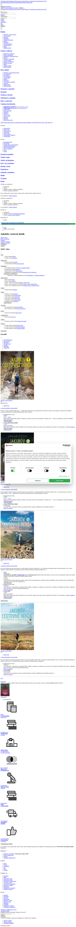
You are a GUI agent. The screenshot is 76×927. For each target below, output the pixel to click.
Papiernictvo (4, 169)
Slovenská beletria (8, 44)
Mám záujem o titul (8, 120)
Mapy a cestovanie (6, 101)
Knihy (2, 8)
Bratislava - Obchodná (9, 853)
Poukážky (20, 2)
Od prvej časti (7, 341)
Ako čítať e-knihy (8, 882)
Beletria (3, 32)
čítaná (14, 281)
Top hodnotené (7, 343)
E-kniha (5, 422)
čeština (15, 289)
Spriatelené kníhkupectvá (9, 857)
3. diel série (9, 489)
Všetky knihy (7, 109)
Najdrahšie (6, 346)
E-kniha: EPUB (21, 327)
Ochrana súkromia (8, 921)
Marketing (6, 903)
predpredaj (17, 269)
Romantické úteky (8, 142)
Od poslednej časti (8, 339)
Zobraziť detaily (63, 476)
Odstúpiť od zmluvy (8, 889)
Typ (2, 255)
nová (13, 279)
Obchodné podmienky (9, 923)
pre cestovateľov (21, 308)
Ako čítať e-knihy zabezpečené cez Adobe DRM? (12, 222)
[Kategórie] (24, 8)
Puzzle (2, 181)
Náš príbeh (6, 896)
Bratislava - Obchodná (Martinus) (36, 275)
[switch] (30, 471)
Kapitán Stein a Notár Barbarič (11, 144)
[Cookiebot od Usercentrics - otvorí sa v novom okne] (63, 445)
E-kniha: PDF (19, 325)
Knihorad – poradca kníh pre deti (11, 72)
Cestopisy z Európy (5, 241)
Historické (6, 42)
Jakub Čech (18, 312)
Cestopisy (3, 240)
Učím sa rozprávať (8, 148)
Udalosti (5, 856)
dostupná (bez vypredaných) (30, 272)
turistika (16, 294)
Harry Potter (6, 143)
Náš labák (6, 904)
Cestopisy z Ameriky (5, 243)
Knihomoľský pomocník (9, 888)
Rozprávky (6, 80)
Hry (15, 8)
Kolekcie (6, 117)
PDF (9, 422)
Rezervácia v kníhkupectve (10, 881)
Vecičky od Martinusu (7, 160)
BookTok (6, 118)
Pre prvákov (6, 75)
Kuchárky (4, 92)
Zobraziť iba (3, 260)
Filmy (17, 8)
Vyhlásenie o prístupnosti (9, 907)
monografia (18, 300)
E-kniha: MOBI (21, 328)
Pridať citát (3, 681)
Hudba (3, 175)
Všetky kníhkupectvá (9, 855)
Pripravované (7, 114)
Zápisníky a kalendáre (7, 172)
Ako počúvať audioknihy (9, 884)
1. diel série (9, 657)
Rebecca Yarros (7, 131)
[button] (39, 417)
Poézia (5, 46)
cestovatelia (18, 295)
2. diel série (9, 565)
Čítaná (5, 572)
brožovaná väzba (22, 321)
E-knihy (6, 8)
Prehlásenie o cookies (9, 905)
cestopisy (16, 301)
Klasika (5, 41)
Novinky (6, 113)
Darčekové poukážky (7, 154)
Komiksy (6, 37)
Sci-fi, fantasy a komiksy (9, 82)
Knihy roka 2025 (8, 110)
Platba (5, 877)
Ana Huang (6, 132)
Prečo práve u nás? (8, 878)
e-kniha (15, 258)
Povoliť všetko (59, 480)
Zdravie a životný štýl (9, 61)
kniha (14, 256)
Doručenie (3, 2)
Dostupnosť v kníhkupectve (10, 273)
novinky (16, 262)
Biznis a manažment (8, 55)
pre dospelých (19, 307)
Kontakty (6, 895)
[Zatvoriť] (1, 252)
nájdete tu (72, 427)
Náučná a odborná (6, 51)
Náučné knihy (7, 84)
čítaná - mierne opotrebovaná (30, 284)
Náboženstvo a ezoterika (8, 98)
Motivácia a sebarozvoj (9, 53)
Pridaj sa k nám (7, 901)
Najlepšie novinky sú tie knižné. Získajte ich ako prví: (13, 912)
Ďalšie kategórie (7, 48)
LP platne (4, 178)
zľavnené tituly (20, 263)
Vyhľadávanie (4, 12)
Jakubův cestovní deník (6, 651)
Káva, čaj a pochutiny (7, 163)
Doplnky (21, 8)
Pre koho (3, 305)
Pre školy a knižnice (8, 885)
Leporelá (6, 83)
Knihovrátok (15, 2)
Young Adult (7, 78)
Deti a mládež (5, 70)
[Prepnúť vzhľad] (1, 4)
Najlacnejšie (6, 347)
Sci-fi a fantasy (7, 36)
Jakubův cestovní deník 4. (7, 400)
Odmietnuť (38, 480)
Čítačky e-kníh (5, 157)
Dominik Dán (7, 128)
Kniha (5, 414)
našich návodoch (13, 195)
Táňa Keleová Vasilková (9, 135)
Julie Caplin (6, 129)
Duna (5, 150)
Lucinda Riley (7, 136)
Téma (2, 292)
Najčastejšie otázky (8, 880)
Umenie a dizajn (7, 65)
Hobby (5, 64)
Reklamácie (6, 886)
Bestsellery (6, 112)
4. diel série (9, 408)
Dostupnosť (3, 266)
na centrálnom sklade (25, 268)
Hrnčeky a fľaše (5, 166)
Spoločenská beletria (8, 40)
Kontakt (30, 2)
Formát (2, 323)
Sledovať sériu (4, 237)
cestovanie (17, 297)
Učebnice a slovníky (7, 95)
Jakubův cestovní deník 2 (6, 559)
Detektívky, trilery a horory (10, 34)
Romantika (6, 38)
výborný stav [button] (7, 573)
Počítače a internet (8, 63)
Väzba (2, 319)
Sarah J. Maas (7, 133)
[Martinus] (6, 6)
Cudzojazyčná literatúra (8, 104)
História (5, 57)
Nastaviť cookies (8, 920)
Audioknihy (11, 8)
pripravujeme (19, 270)
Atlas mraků (3, 697)
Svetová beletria (7, 45)
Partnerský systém (8, 900)
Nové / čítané (4, 278)
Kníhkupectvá (8, 2)
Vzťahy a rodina (7, 60)
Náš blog (6, 897)
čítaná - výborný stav (25, 282)
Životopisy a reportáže (9, 59)
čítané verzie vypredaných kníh (32, 285)
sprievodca (17, 298)
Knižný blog (26, 2)
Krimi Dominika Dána (9, 147)
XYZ (14, 317)
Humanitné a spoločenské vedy (11, 56)
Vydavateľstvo (4, 315)
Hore (2, 678)
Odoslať (3, 915)
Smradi (5, 151)
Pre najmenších (7, 74)
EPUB (12, 422)
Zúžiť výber (3, 331)
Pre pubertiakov (7, 76)
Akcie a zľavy (7, 116)
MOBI (16, 422)
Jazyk (2, 288)
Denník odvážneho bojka (9, 146)
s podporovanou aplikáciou (18, 213)
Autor (2, 311)
